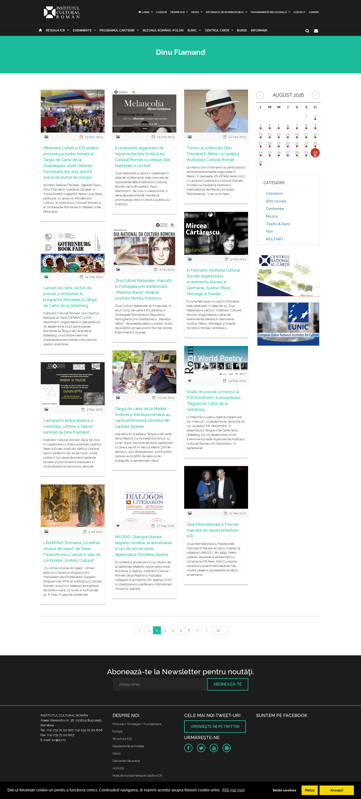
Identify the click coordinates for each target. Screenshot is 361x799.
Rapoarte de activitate (128, 746)
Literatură (274, 193)
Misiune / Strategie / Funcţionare (136, 724)
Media (195, 12)
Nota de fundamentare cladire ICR (137, 775)
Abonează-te (227, 684)
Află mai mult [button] (233, 790)
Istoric (116, 753)
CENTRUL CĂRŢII (217, 30)
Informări (259, 30)
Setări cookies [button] (284, 790)
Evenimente (82, 30)
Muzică (272, 216)
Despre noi (177, 12)
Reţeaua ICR (55, 30)
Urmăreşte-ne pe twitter (215, 727)
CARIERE (314, 12)
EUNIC (192, 30)
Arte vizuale (276, 201)
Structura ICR (122, 739)
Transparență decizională (268, 12)
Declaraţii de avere (126, 761)
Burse (242, 30)
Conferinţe (275, 209)
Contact (299, 12)
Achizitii (118, 768)
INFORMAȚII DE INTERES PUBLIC (225, 12)
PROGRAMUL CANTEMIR (117, 30)
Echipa (117, 731)
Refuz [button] (310, 790)
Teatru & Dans (278, 224)
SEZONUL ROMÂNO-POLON (162, 30)
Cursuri (161, 12)
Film (269, 232)
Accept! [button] (336, 790)
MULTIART (275, 239)
